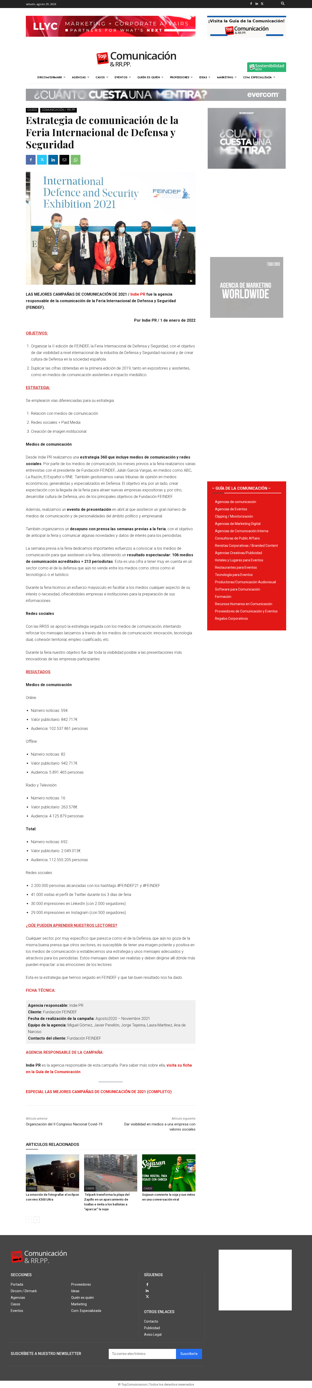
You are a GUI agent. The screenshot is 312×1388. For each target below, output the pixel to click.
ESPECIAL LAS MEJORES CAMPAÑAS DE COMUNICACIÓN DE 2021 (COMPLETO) (99, 1091)
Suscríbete (189, 1354)
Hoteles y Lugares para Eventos (239, 560)
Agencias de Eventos (231, 509)
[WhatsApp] (75, 160)
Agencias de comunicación (235, 502)
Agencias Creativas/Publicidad (238, 553)
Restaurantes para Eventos (236, 567)
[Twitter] (262, 4)
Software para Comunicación (237, 589)
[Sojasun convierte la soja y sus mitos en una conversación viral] (168, 1173)
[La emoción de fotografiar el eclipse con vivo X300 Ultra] (52, 1173)
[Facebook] (251, 4)
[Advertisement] (246, 211)
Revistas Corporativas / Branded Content (246, 546)
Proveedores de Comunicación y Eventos (246, 611)
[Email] (64, 160)
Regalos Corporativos (231, 618)
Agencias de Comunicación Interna (241, 531)
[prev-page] (29, 1220)
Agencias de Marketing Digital (238, 524)
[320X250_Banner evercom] (247, 172)
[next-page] (37, 1220)
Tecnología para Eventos (234, 575)
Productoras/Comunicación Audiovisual (245, 582)
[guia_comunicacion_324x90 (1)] (246, 41)
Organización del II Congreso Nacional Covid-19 (64, 1124)
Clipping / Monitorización (234, 516)
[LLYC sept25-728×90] (110, 40)
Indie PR (137, 294)
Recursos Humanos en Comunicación (243, 604)
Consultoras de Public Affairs (237, 538)
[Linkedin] (256, 4)
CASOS (32, 110)
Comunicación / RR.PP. (58, 110)
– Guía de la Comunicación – (241, 488)
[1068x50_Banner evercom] (156, 105)
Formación (223, 597)
